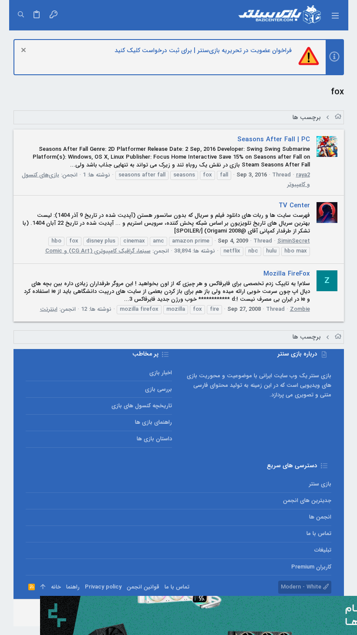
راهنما (73, 587)
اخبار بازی (160, 372)
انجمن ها (320, 517)
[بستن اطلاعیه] (24, 51)
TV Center (294, 205)
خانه (56, 587)
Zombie (300, 309)
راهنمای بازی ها (153, 422)
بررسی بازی (158, 389)
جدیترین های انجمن (307, 500)
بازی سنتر (320, 484)
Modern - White (302, 587)
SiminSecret (293, 241)
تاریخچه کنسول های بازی (141, 405)
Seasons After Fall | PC (273, 139)
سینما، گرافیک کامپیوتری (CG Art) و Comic (98, 251)
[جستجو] (20, 15)
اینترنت (48, 309)
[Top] (42, 587)
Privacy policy (103, 587)
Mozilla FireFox (286, 274)
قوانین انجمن (143, 587)
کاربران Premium (311, 567)
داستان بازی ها (154, 438)
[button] (335, 15)
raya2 (303, 175)
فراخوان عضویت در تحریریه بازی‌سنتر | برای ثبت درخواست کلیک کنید (203, 50)
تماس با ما (318, 533)
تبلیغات (322, 550)
